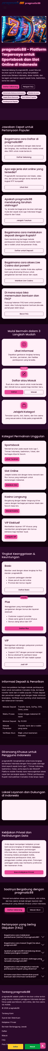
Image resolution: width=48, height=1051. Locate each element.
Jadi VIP (24, 664)
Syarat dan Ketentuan (11, 1018)
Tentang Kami (7, 1013)
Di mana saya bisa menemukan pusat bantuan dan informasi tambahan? (21, 975)
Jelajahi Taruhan (24, 220)
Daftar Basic (24, 590)
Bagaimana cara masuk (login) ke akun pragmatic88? (22, 944)
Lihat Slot (24, 187)
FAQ (3, 1040)
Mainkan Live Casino (24, 280)
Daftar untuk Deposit (24, 250)
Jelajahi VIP (11, 537)
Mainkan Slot (11, 485)
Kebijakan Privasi (9, 1022)
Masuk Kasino (12, 511)
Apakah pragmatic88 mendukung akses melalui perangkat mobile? (22, 952)
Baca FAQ (24, 314)
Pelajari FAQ (28, 86)
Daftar (14, 392)
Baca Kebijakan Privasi (24, 872)
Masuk (34, 392)
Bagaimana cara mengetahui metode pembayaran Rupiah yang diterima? (21, 967)
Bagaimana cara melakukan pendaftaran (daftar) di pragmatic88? (21, 936)
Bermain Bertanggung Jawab (14, 1027)
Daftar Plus (24, 628)
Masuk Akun (35, 910)
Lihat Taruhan (12, 459)
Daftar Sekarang (10, 86)
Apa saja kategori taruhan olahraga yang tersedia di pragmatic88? (23, 960)
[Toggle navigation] (5, 8)
